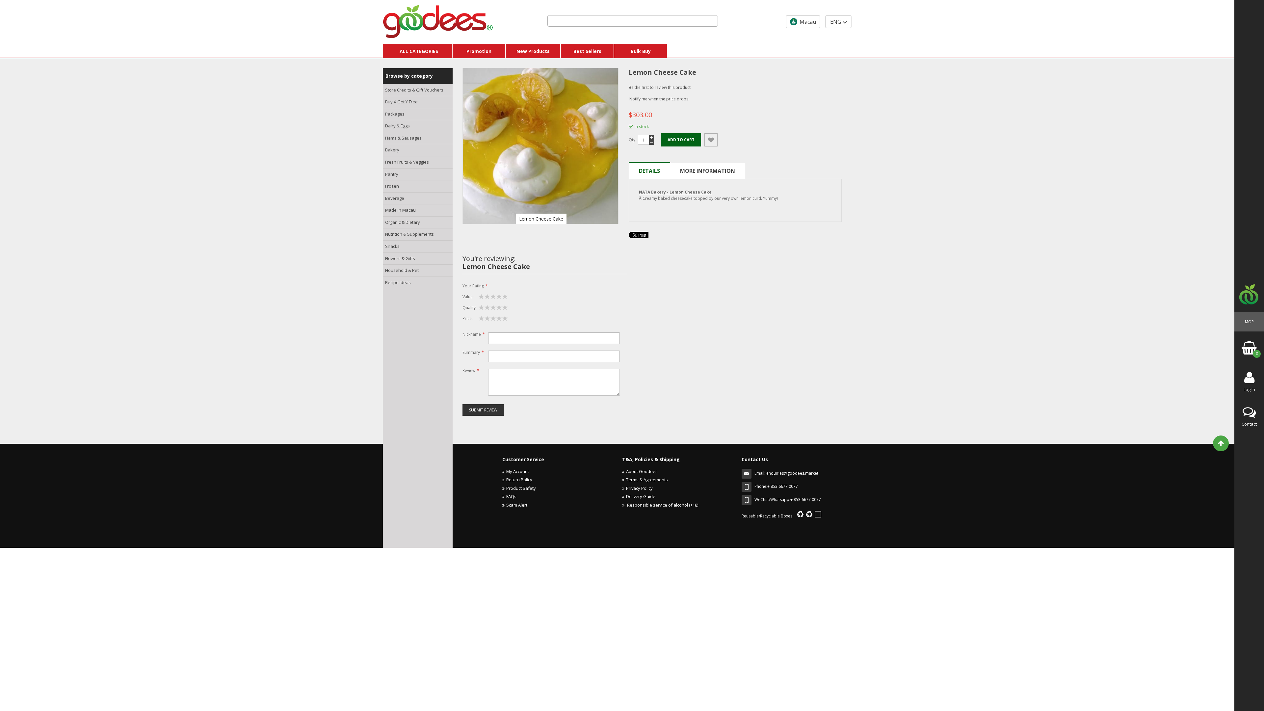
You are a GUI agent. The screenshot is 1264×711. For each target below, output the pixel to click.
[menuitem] (417, 90)
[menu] (418, 186)
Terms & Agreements (647, 480)
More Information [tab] (707, 170)
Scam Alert (516, 505)
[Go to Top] (1221, 443)
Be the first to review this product (660, 87)
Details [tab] (649, 170)
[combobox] (632, 21)
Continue (607, 551)
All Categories (419, 51)
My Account (517, 471)
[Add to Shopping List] (711, 139)
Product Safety (521, 488)
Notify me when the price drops (658, 99)
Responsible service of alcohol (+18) (662, 505)
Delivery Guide (640, 496)
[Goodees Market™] (438, 20)
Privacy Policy (639, 488)
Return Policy (519, 480)
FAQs (511, 496)
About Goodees (642, 471)
